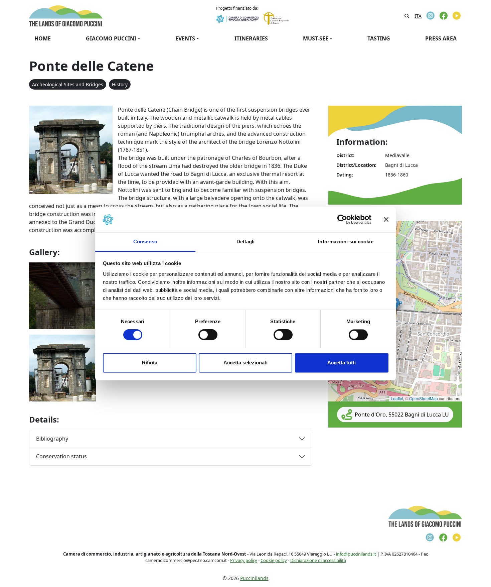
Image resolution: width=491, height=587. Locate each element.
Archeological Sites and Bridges (67, 84)
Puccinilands (254, 578)
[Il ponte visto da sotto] (62, 295)
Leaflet (397, 398)
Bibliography (52, 438)
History (120, 84)
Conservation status (61, 456)
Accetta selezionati (245, 362)
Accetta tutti (341, 362)
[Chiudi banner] (386, 219)
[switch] (207, 335)
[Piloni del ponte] (62, 367)
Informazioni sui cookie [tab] (345, 241)
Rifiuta (149, 362)
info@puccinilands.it (356, 554)
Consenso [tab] (145, 241)
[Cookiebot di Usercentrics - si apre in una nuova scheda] (342, 220)
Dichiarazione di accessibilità (318, 560)
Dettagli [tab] (245, 241)
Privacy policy (243, 560)
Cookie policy (274, 560)
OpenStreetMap (423, 398)
